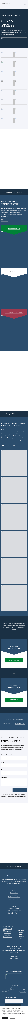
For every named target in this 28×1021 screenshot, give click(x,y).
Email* (3, 762)
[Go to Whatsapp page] (16, 913)
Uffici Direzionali (7, 929)
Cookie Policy (14, 958)
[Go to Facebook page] (4, 445)
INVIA (19, 790)
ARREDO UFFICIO (14, 229)
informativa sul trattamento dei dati (17, 796)
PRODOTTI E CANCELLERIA (14, 313)
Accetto (5, 1018)
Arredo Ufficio (14, 893)
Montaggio (14, 895)
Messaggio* (4, 777)
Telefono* (3, 770)
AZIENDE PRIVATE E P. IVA (14, 660)
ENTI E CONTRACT (14, 699)
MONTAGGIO (14, 271)
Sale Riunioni (7, 933)
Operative (20, 932)
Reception (7, 935)
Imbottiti (21, 938)
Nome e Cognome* (6, 755)
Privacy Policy (14, 956)
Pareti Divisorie (7, 937)
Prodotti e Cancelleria (14, 897)
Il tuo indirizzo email (10, 997)
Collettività (21, 936)
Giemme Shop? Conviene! (14, 899)
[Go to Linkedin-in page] (14, 445)
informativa (23, 992)
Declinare (12, 1018)
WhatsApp (20, 724)
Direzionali (21, 930)
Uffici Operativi (7, 931)
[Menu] (25, 4)
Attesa (20, 934)
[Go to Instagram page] (9, 445)
